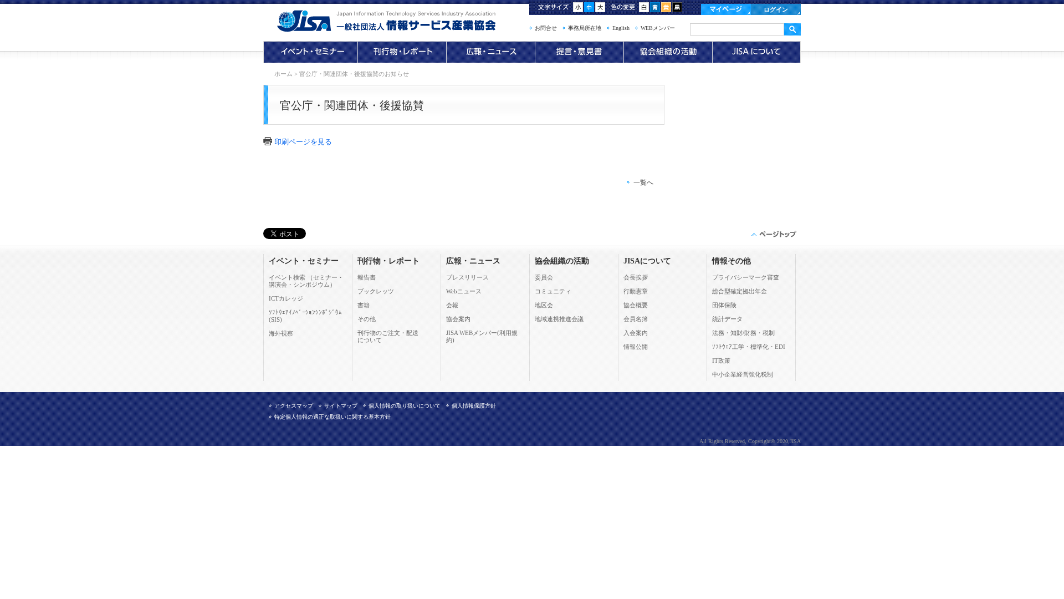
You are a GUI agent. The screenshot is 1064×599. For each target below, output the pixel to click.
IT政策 (721, 360)
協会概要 (635, 305)
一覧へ (643, 182)
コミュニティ (553, 291)
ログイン (776, 9)
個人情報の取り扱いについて (405, 406)
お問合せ (546, 28)
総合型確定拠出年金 (739, 291)
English (621, 28)
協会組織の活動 (667, 52)
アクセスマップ (293, 406)
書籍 (363, 305)
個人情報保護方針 (474, 406)
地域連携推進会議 (559, 319)
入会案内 (635, 332)
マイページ (726, 9)
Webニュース (464, 291)
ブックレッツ (375, 291)
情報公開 (635, 346)
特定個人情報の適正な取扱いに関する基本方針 (332, 417)
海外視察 (281, 333)
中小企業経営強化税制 (742, 374)
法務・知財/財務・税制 (743, 332)
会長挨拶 (635, 277)
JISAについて (756, 52)
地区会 (544, 305)
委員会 (544, 277)
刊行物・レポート (401, 52)
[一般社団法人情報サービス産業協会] (401, 21)
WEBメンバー (658, 28)
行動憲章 (635, 291)
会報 (452, 305)
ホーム (283, 73)
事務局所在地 (584, 28)
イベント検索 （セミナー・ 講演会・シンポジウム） (306, 281)
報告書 (366, 277)
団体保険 (724, 305)
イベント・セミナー (310, 52)
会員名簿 (635, 319)
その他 (366, 319)
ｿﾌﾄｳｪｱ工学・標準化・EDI (748, 346)
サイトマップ (340, 406)
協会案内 (458, 319)
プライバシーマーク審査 (745, 277)
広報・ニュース (490, 52)
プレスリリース (467, 277)
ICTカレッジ (286, 298)
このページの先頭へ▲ (773, 234)
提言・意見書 (579, 52)
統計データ (727, 319)
